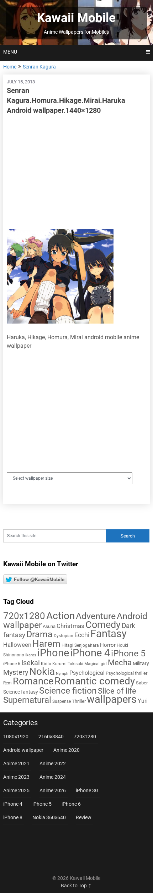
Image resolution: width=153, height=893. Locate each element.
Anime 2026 (52, 790)
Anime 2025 (16, 790)
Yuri (143, 701)
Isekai (30, 662)
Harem (46, 643)
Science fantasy (20, 692)
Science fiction (68, 690)
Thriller (79, 701)
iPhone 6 (11, 663)
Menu (10, 52)
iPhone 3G (87, 790)
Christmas (70, 625)
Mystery (15, 672)
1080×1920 (15, 736)
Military (141, 663)
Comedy (103, 624)
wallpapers (112, 699)
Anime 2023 (16, 777)
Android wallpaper (23, 750)
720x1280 (24, 616)
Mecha (120, 662)
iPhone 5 (128, 653)
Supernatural (27, 700)
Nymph (62, 673)
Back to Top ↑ (76, 885)
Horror (108, 645)
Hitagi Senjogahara (80, 645)
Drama (39, 634)
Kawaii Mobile (76, 18)
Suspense (61, 701)
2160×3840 (51, 736)
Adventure (96, 616)
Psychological (87, 672)
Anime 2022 (52, 763)
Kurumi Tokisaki (67, 663)
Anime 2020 (66, 750)
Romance (33, 681)
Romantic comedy (94, 681)
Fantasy (108, 634)
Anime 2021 (16, 763)
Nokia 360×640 (49, 817)
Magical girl (95, 663)
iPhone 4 (90, 653)
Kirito (46, 663)
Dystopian (63, 635)
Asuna (49, 626)
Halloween (17, 644)
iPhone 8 (12, 817)
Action (60, 616)
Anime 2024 (52, 777)
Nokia (42, 671)
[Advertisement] (77, 172)
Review (83, 817)
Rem (7, 682)
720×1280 (85, 736)
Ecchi (81, 635)
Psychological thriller (126, 673)
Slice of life (117, 691)
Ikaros (30, 655)
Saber (142, 682)
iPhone (53, 653)
